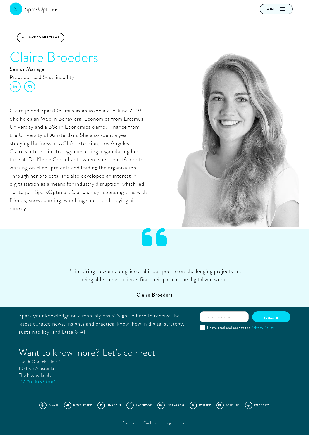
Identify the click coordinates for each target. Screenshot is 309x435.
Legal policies (176, 422)
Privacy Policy (262, 327)
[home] (33, 9)
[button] (276, 9)
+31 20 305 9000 (37, 382)
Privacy (128, 422)
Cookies (149, 422)
